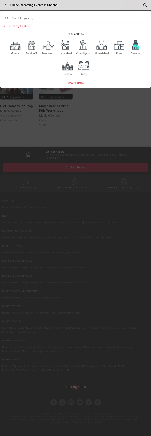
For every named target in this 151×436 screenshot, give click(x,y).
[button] (5, 5)
